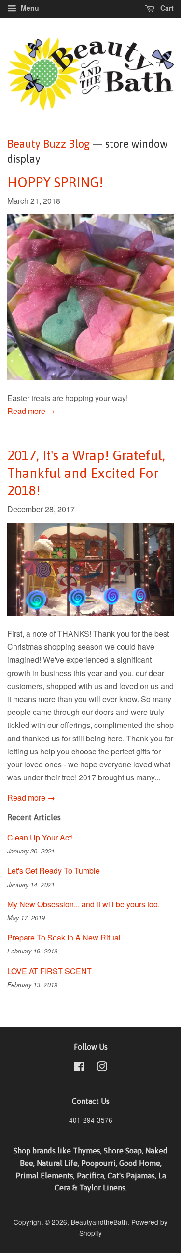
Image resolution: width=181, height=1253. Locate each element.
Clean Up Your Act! (40, 837)
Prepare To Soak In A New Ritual (64, 937)
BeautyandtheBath (99, 1222)
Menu (29, 8)
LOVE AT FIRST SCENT (49, 971)
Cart (166, 8)
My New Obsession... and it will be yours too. (83, 904)
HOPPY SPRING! (55, 182)
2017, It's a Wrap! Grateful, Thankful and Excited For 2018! (86, 473)
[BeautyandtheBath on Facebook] (79, 1068)
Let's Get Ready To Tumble (53, 870)
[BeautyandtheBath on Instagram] (102, 1068)
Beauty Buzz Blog (48, 144)
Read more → (31, 410)
